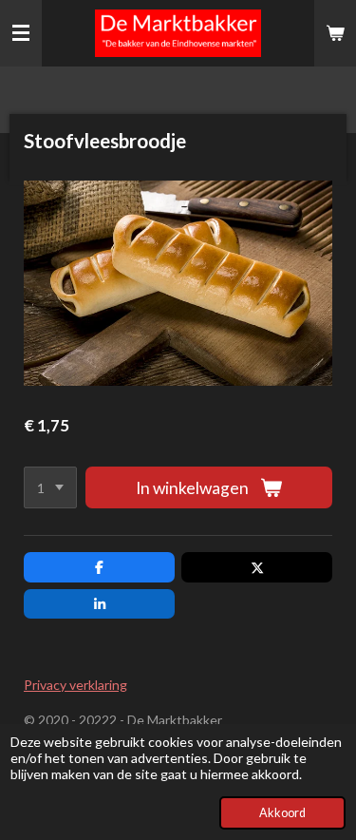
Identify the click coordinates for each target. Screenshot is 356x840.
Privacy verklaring (75, 685)
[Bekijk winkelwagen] (335, 33)
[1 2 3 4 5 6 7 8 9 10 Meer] (50, 487)
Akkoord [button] (282, 813)
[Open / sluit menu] (21, 33)
